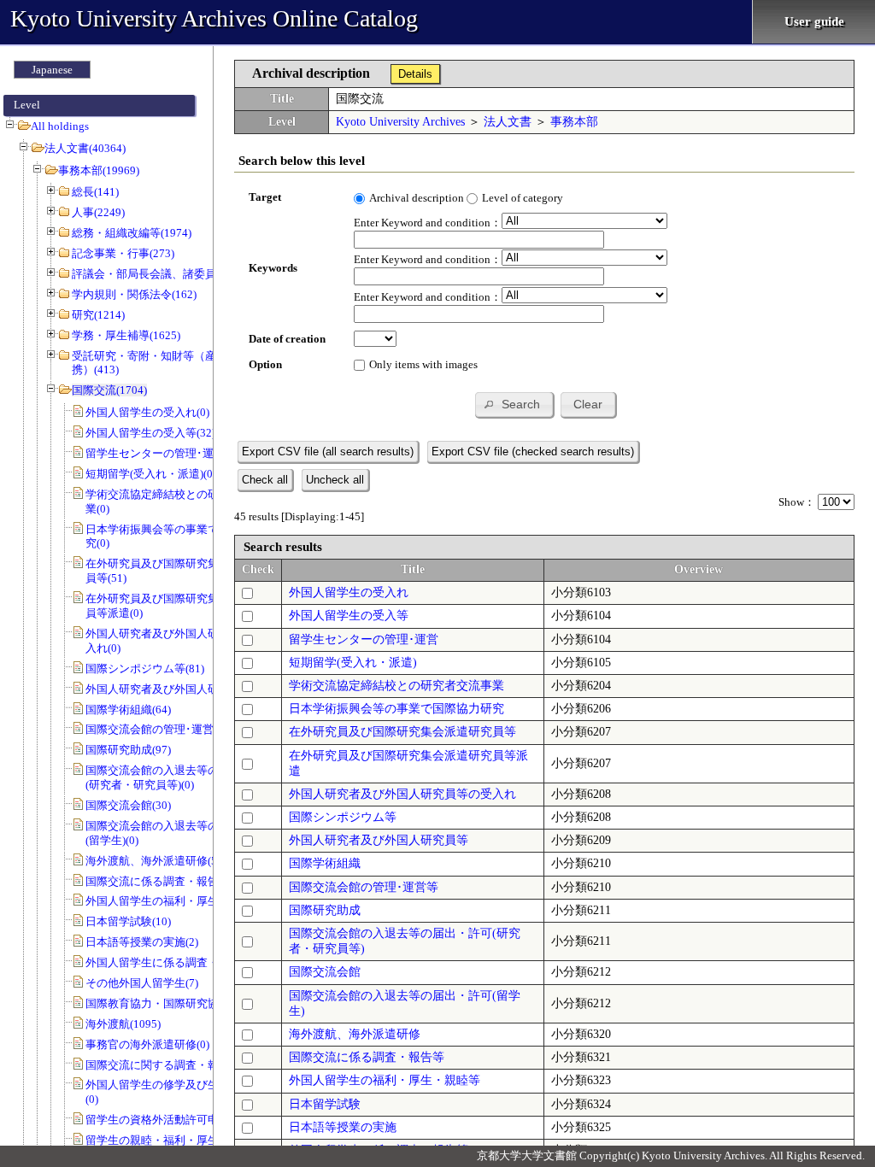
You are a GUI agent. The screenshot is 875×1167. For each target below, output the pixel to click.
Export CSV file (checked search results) (533, 451)
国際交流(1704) (109, 390)
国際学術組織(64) (128, 709)
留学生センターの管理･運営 (363, 639)
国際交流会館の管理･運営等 (363, 887)
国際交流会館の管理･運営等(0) (161, 729)
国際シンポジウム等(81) (144, 668)
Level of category (522, 197)
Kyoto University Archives (400, 121)
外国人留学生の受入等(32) (150, 432)
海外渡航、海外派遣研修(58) (155, 860)
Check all (265, 479)
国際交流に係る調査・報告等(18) (167, 881)
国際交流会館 (325, 971)
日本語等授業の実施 (342, 1127)
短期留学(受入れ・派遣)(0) (150, 473)
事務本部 (574, 121)
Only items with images (423, 364)
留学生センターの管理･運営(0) (161, 453)
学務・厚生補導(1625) (126, 335)
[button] (514, 404)
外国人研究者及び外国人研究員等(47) (178, 689)
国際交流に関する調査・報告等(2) (169, 1065)
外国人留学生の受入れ (348, 592)
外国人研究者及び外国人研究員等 (378, 840)
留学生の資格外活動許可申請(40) (167, 1119)
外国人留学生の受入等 (348, 615)
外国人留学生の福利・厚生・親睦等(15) (183, 900)
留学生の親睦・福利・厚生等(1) (164, 1140)
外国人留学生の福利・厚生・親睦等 (384, 1080)
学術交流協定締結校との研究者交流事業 (396, 685)
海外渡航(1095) (123, 1023)
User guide (814, 21)
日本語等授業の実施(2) (141, 941)
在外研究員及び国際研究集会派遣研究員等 (402, 731)
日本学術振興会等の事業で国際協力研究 (396, 708)
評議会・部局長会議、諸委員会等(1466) (170, 273)
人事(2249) (98, 212)
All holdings (60, 126)
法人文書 (507, 121)
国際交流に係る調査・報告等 (366, 1057)
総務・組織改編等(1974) (131, 232)
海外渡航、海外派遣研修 (354, 1034)
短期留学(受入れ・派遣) (353, 662)
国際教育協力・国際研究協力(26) (167, 1003)
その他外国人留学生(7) (141, 982)
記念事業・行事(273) (123, 253)
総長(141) (95, 191)
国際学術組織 (325, 863)
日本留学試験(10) (128, 921)
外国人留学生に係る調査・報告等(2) (175, 962)
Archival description (416, 197)
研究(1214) (98, 314)
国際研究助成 (325, 910)
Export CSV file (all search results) (328, 451)
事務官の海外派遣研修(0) (147, 1044)
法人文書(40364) (85, 148)
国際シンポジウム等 (342, 817)
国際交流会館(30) (128, 805)
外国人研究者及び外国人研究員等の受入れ (402, 794)
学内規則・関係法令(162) (134, 294)
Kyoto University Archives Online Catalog (214, 18)
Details (415, 73)
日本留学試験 (325, 1104)
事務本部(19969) (98, 170)
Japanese (52, 69)
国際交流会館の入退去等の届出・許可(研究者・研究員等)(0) (179, 777)
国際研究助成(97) (128, 749)
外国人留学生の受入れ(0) (147, 412)
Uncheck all (335, 479)
